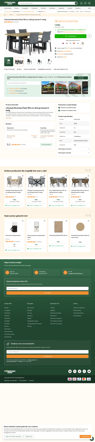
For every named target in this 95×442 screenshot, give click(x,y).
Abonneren (49, 356)
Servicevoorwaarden (11, 361)
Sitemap (29, 326)
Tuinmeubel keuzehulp (56, 321)
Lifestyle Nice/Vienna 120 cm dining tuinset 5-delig (80, 191)
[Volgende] (49, 41)
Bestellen (52, 310)
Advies (77, 11)
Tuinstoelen (34, 8)
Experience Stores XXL (62, 11)
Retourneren (53, 315)
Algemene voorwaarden (10, 380)
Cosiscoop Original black (12, 235)
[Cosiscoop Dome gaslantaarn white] (36, 227)
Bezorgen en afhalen (55, 313)
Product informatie (9, 69)
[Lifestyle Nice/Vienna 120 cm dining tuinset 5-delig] (80, 182)
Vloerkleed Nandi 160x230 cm (58, 235)
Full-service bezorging (56, 323)
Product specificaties (30, 69)
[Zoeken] (76, 3)
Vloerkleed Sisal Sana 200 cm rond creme (80, 236)
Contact (52, 307)
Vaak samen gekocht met (61, 69)
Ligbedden (61, 8)
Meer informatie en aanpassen (13, 436)
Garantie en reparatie (55, 318)
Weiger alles (29, 436)
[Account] (81, 3)
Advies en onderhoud (79, 307)
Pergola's (77, 8)
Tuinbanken (52, 8)
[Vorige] (6, 41)
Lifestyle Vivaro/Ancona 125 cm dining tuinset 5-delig (13, 191)
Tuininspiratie (72, 11)
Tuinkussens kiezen (78, 313)
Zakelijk (29, 318)
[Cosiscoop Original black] (15, 227)
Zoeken (49, 293)
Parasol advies (77, 310)
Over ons (29, 313)
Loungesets (25, 8)
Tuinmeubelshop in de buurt (34, 323)
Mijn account (30, 307)
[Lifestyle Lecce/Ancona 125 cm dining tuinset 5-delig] (36, 182)
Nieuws (81, 11)
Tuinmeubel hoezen (9, 334)
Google (20, 361)
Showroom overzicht (81, 77)
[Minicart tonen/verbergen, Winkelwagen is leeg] (89, 3)
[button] (11, 22)
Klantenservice (87, 11)
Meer (89, 8)
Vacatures (29, 315)
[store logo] (10, 3)
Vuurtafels (7, 323)
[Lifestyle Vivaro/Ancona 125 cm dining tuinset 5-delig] (15, 182)
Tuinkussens (7, 329)
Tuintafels (43, 8)
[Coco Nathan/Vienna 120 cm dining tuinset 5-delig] (58, 182)
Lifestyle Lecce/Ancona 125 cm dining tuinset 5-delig (35, 191)
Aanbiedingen (7, 8)
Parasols (70, 8)
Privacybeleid (31, 359)
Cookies (31, 380)
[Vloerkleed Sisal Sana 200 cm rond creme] (80, 227)
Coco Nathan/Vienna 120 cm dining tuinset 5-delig (57, 191)
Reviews (19, 69)
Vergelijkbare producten (44, 69)
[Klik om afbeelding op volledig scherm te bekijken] (28, 40)
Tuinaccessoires (8, 331)
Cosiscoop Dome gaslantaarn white (36, 236)
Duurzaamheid (77, 315)
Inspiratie (29, 310)
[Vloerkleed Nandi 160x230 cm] (58, 227)
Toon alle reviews (46, 144)
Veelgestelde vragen (32, 321)
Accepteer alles (85, 436)
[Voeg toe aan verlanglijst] (89, 36)
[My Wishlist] (85, 3)
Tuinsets (16, 8)
